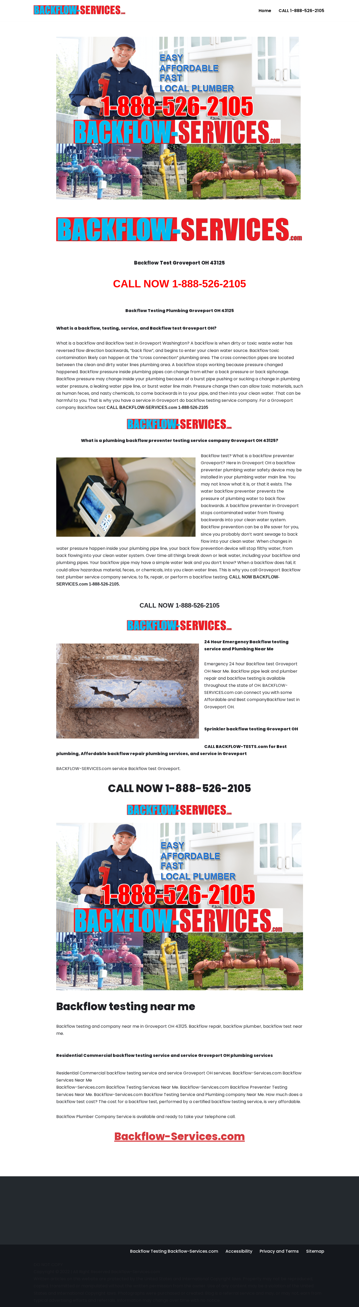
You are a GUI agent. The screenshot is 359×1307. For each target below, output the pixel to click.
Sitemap (315, 1251)
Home (265, 11)
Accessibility (238, 1251)
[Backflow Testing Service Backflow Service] (80, 9)
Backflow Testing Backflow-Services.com (174, 1251)
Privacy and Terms (279, 1251)
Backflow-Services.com (179, 1136)
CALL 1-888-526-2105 (301, 11)
